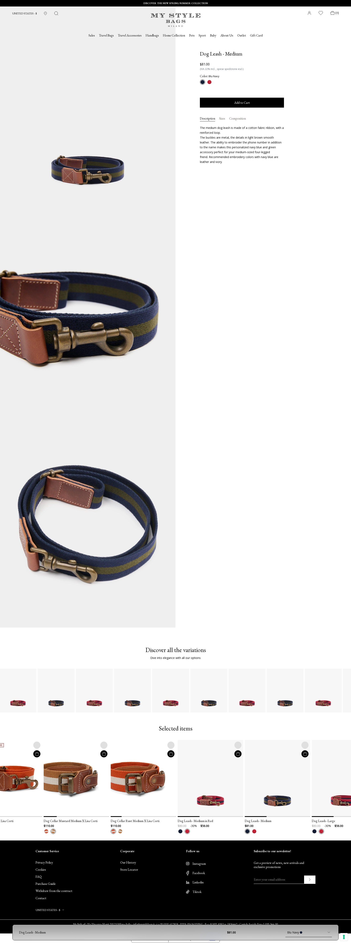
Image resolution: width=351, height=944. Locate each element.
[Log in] (309, 13)
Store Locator (129, 869)
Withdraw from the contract (54, 891)
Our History (128, 862)
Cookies (41, 869)
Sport (202, 35)
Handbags (152, 35)
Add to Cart (242, 102)
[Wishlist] (321, 13)
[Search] (56, 13)
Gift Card (256, 35)
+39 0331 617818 (168, 924)
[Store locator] (45, 13)
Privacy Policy (44, 862)
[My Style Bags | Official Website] (175, 17)
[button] (17, 778)
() (337, 13)
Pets (192, 35)
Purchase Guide (46, 884)
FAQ (39, 877)
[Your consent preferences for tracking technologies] (344, 937)
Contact (41, 898)
